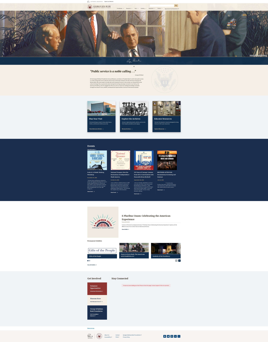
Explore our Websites (108, 1)
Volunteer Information (96, 291)
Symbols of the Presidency (161, 256)
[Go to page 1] (87, 260)
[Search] (176, 5)
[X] (179, 336)
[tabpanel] (98, 171)
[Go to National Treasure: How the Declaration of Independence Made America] (120, 160)
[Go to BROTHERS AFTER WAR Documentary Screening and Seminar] (167, 160)
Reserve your (161, 183)
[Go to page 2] (89, 260)
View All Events (91, 149)
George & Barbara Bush (131, 335)
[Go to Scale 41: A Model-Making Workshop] (97, 160)
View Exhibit (125, 229)
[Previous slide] (176, 260)
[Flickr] (175, 336)
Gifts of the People (95, 256)
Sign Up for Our (171, 8)
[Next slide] (179, 260)
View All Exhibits (91, 265)
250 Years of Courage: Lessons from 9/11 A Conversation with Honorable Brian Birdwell (144, 175)
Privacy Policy (126, 337)
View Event (90, 191)
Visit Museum (95, 301)
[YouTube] (168, 336)
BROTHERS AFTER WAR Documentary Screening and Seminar (166, 175)
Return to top (90, 328)
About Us (107, 335)
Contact (118, 335)
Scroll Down (134, 66)
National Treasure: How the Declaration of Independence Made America (120, 175)
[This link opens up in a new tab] (91, 336)
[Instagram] (172, 336)
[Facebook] (164, 336)
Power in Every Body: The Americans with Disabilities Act (133, 255)
